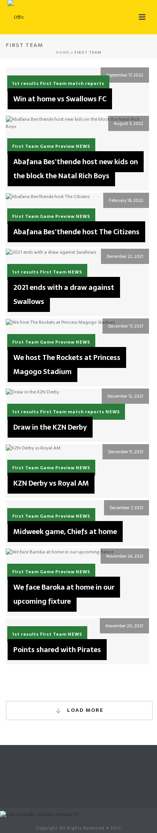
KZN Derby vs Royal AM (51, 483)
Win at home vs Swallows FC (59, 98)
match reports (86, 83)
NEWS (83, 146)
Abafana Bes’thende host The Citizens (76, 231)
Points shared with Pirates (57, 649)
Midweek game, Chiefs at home (65, 531)
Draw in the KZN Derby (50, 427)
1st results (25, 83)
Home (62, 52)
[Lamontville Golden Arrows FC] (40, 814)
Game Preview (57, 146)
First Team (53, 83)
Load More (84, 710)
